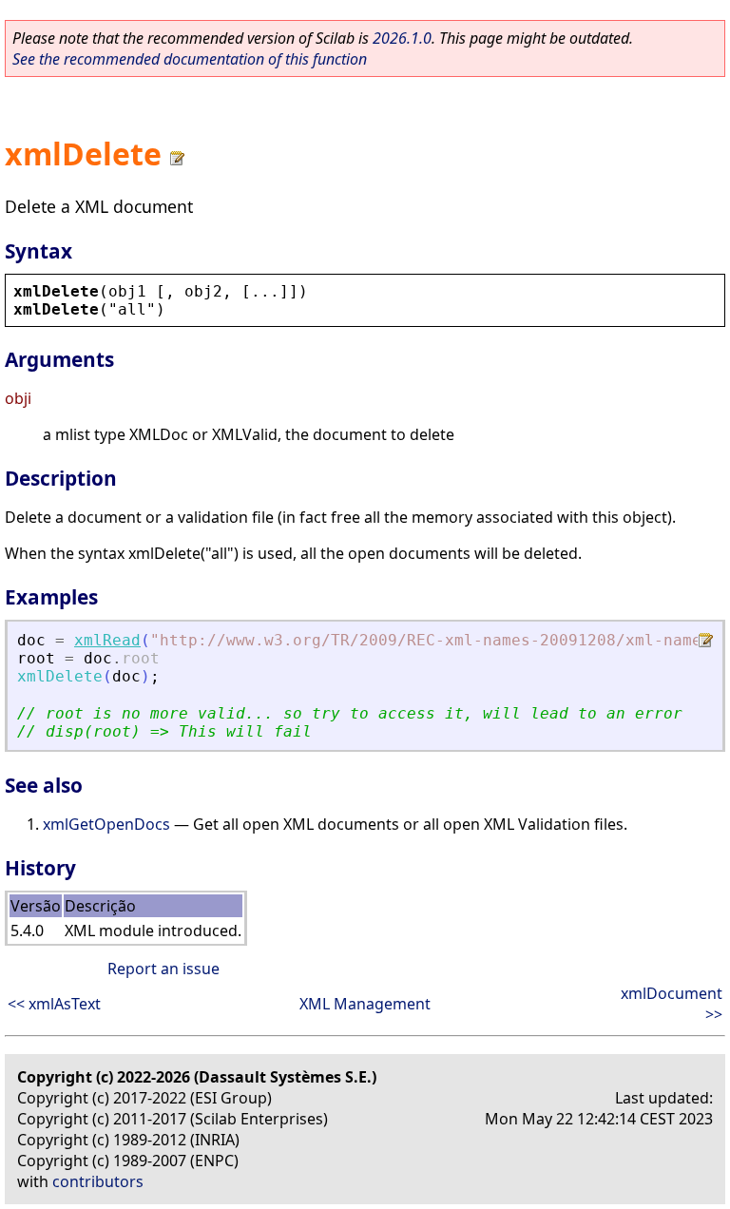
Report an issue (163, 968)
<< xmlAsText (54, 1003)
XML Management (365, 1003)
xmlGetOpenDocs (106, 824)
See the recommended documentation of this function (189, 58)
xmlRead (107, 640)
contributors (98, 1181)
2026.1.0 (402, 38)
